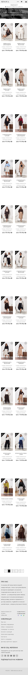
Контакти (4, 636)
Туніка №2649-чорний (21, 499)
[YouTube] (11, 655)
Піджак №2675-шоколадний (7, 44)
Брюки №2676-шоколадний (7, 408)
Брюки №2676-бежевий (21, 408)
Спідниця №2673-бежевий (21, 180)
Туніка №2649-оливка (7, 499)
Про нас (3, 622)
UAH (18, 1)
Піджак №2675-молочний (21, 44)
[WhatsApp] (24, 615)
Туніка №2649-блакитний (7, 545)
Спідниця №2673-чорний (7, 135)
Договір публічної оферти (9, 641)
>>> (22, 571)
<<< (6, 571)
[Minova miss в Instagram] (8, 655)
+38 (21, 611)
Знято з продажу (6, 639)
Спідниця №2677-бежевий (21, 226)
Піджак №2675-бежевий (21, 89)
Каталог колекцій (6, 632)
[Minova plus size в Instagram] (5, 655)
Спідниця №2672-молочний (7, 363)
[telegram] (14, 655)
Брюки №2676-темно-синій (21, 454)
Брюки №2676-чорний (7, 454)
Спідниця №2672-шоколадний (7, 317)
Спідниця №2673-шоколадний (21, 135)
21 (18, 571)
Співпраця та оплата (7, 629)
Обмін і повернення (7, 627)
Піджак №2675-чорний (7, 89)
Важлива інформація (7, 624)
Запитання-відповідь (7, 634)
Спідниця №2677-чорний (7, 272)
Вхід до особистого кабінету (14, 6)
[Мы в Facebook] (2, 655)
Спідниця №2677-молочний (21, 272)
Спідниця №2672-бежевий (21, 363)
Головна (7, 15)
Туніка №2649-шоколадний (21, 545)
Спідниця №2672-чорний (21, 317)
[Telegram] (21, 615)
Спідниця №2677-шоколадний (7, 226)
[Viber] (18, 615)
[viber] (17, 655)
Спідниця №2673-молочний (7, 180)
